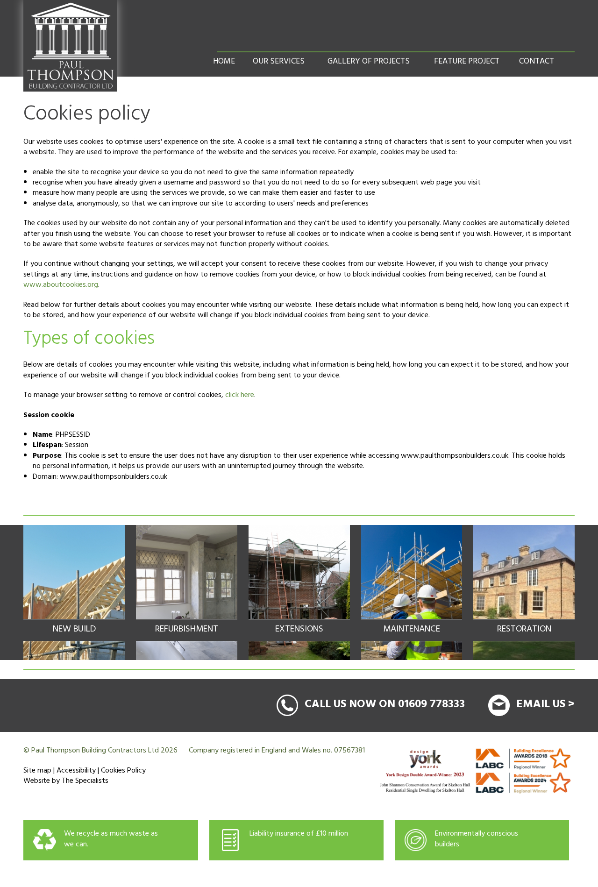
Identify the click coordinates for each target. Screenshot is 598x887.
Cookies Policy (123, 771)
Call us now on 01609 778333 (385, 705)
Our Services (279, 62)
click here (239, 396)
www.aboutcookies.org (60, 285)
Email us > (545, 705)
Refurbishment (186, 630)
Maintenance (411, 630)
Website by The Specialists (65, 781)
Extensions (299, 630)
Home (224, 62)
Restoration (524, 630)
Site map (37, 771)
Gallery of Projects (368, 62)
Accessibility (76, 771)
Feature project (466, 62)
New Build (74, 630)
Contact (536, 62)
